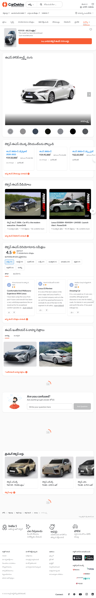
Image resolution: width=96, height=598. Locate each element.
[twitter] (74, 595)
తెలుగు (84, 4)
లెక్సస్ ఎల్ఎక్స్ (47, 482)
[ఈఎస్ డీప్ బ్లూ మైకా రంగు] (35, 131)
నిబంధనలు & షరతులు (9, 563)
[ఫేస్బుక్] (69, 595)
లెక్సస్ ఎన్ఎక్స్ (12, 482)
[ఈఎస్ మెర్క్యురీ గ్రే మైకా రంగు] (85, 131)
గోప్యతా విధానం (7, 567)
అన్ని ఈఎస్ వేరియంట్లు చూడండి (16, 174)
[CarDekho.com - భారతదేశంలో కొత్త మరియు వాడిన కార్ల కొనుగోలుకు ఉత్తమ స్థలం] (13, 4)
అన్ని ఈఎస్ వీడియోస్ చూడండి (15, 236)
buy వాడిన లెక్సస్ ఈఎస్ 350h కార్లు (55, 41)
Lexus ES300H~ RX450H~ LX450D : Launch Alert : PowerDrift (69, 223)
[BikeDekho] (76, 570)
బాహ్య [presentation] (7, 335)
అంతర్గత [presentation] (17, 335)
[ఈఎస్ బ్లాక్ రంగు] (73, 131)
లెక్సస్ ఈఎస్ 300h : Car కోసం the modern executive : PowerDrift (23, 223)
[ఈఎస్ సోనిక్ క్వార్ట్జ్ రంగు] (10, 131)
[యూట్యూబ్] (80, 595)
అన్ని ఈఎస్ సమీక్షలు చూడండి (15, 319)
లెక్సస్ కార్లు (8, 492)
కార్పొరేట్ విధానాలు (7, 571)
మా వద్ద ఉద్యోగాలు (7, 559)
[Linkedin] (93, 595)
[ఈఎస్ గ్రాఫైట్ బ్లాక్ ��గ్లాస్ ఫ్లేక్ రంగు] (47, 131)
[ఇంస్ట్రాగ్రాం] (87, 595)
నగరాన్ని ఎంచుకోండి (84, 13)
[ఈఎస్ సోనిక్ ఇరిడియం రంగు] (60, 131)
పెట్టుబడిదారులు (7, 574)
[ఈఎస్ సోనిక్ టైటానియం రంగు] (23, 131)
